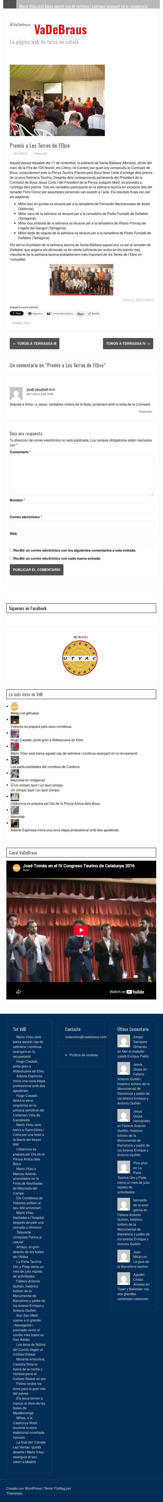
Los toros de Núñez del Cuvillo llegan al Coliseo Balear (29, 1349)
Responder (145, 411)
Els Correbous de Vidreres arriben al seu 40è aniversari (28, 1202)
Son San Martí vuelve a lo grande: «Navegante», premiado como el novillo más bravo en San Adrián (28, 1327)
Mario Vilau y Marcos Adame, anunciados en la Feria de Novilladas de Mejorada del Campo (27, 1180)
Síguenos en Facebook (27, 608)
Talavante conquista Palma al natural (27, 1237)
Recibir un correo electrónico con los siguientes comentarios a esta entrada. (74, 550)
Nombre (17, 500)
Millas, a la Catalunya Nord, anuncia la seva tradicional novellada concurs (28, 1427)
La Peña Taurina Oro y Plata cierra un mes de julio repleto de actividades (28, 1269)
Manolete (18, 816)
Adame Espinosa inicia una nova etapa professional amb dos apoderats (65, 830)
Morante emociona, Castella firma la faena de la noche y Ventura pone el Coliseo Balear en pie (29, 1369)
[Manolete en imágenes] (15, 773)
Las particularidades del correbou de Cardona (45, 766)
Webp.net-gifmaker (25, 713)
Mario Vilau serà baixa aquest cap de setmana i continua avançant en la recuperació (84, 6)
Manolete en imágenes (28, 780)
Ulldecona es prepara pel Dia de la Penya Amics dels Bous (55, 803)
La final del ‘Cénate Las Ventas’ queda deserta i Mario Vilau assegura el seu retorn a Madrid (29, 1452)
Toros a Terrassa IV (128, 343)
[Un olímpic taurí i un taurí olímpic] (37, 784)
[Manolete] (15, 809)
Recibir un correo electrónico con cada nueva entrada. (57, 558)
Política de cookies (83, 1054)
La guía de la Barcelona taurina (133, 1264)
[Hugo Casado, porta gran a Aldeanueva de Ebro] (15, 732)
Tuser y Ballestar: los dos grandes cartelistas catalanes (133, 1293)
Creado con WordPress (24, 1488)
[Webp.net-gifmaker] (15, 706)
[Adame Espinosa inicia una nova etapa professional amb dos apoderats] (15, 823)
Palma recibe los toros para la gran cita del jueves (29, 1388)
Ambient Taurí (21, 323)
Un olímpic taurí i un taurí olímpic (35, 790)
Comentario (20, 452)
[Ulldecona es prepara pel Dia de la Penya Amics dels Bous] (15, 796)
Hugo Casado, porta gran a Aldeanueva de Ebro (47, 739)
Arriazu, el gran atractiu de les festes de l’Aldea (28, 1251)
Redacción (40, 153)
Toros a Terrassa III (34, 343)
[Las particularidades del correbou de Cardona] (15, 759)
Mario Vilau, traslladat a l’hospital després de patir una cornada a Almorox (28, 1220)
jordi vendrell (37, 389)
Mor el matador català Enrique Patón (133, 1054)
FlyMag (59, 1488)
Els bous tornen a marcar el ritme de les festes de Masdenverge (29, 1405)
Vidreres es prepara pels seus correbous (41, 726)
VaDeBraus (60, 29)
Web (13, 533)
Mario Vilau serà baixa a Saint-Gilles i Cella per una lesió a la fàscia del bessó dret (28, 1134)
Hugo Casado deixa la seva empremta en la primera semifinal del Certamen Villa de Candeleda (28, 1107)
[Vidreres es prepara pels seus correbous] (15, 719)
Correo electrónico (26, 517)
